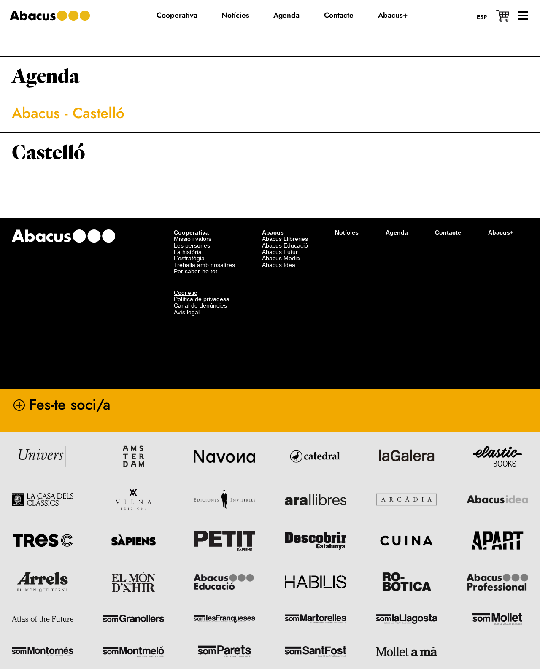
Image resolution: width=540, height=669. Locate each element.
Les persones (192, 245)
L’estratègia (189, 258)
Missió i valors (192, 238)
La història (188, 251)
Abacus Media (281, 258)
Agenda (45, 76)
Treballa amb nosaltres (204, 265)
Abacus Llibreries (285, 238)
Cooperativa (191, 232)
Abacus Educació (285, 245)
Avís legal (187, 312)
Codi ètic (185, 292)
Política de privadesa (202, 299)
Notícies (347, 232)
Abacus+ (500, 232)
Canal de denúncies (200, 305)
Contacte (448, 232)
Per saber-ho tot (195, 271)
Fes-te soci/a (70, 404)
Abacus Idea (278, 265)
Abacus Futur (280, 251)
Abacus (36, 113)
